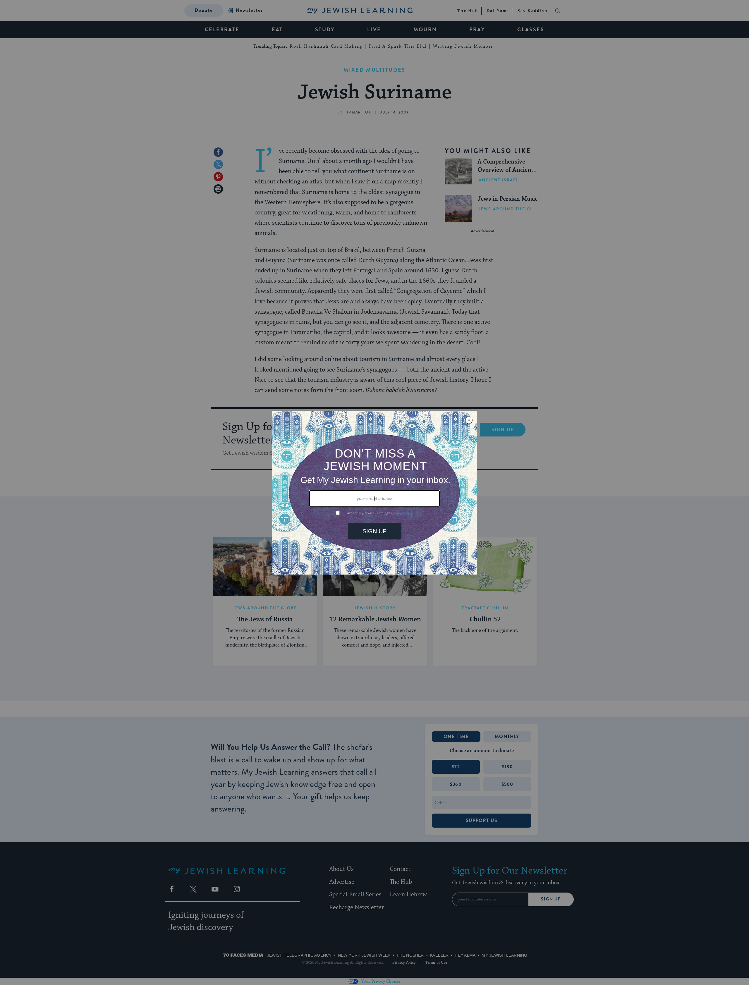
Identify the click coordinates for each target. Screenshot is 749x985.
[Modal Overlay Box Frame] (374, 493)
